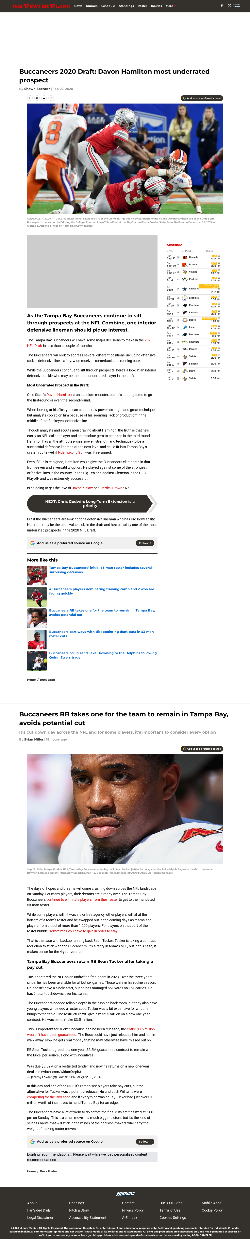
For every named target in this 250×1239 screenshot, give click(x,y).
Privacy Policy (133, 1210)
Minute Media (28, 1228)
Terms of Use (169, 1210)
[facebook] (222, 5)
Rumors (91, 6)
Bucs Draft (47, 679)
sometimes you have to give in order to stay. (83, 931)
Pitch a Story (79, 1210)
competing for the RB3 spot (48, 1097)
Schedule (108, 6)
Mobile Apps (211, 1203)
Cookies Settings (172, 1217)
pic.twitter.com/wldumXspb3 (58, 1072)
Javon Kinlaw (82, 488)
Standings (126, 6)
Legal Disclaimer (40, 1217)
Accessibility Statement (87, 1217)
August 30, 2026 (89, 1077)
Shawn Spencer (37, 89)
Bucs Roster (48, 1171)
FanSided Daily (39, 1210)
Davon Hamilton (59, 395)
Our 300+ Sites (170, 1203)
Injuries (156, 6)
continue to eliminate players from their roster (82, 899)
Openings (76, 1203)
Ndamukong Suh (71, 452)
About (32, 1203)
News (78, 6)
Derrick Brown (111, 488)
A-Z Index (129, 1217)
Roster (142, 6)
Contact (128, 1203)
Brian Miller (33, 739)
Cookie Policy (212, 1210)
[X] (229, 5)
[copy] (51, 98)
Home (31, 679)
